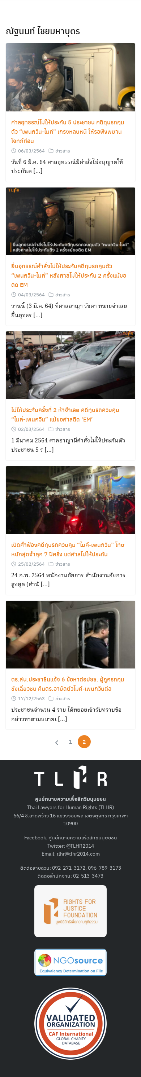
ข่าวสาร (62, 150)
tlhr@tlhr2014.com (78, 853)
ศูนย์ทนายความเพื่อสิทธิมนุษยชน (82, 837)
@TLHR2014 (80, 845)
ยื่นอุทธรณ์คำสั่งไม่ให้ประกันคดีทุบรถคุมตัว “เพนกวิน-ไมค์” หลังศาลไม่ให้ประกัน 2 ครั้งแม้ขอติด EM (68, 275)
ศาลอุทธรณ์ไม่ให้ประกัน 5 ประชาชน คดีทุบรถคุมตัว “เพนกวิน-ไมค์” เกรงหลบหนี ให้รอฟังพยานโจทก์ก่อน (67, 131)
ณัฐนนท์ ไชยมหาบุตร (43, 31)
